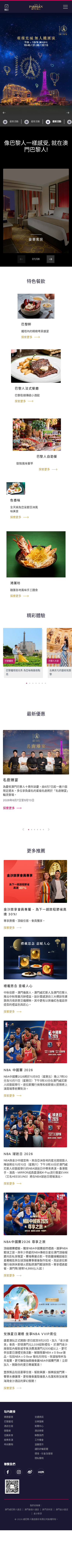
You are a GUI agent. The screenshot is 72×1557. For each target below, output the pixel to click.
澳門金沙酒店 (62, 1509)
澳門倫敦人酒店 (32, 1509)
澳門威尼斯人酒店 (13, 1509)
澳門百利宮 (47, 1509)
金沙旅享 (38, 1513)
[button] (68, 112)
